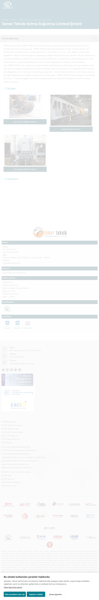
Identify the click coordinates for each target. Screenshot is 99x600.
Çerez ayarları (55, 594)
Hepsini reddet (36, 594)
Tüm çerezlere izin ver (15, 594)
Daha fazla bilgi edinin (13, 587)
